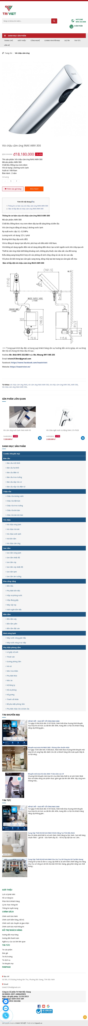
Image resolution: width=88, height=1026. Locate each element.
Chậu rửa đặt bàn (13, 501)
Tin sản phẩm (7, 950)
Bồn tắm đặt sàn (13, 628)
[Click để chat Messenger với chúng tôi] (6, 1001)
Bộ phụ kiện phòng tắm (16, 704)
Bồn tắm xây (12, 619)
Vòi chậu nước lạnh (14, 534)
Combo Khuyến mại (52, 40)
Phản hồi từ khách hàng (11, 901)
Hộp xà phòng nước (14, 595)
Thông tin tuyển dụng (10, 908)
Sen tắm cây (11, 562)
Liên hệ (7, 45)
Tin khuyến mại (11, 714)
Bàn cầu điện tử (13, 472)
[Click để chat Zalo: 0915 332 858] (6, 1008)
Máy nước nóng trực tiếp (16, 642)
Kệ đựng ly (11, 685)
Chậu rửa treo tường (15, 505)
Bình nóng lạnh (9, 633)
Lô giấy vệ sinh (12, 652)
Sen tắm (6, 548)
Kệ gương (10, 694)
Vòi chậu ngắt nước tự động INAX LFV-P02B (62, 430)
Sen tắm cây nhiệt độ (15, 567)
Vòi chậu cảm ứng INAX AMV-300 (14, 387)
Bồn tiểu (10, 586)
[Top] (85, 1017)
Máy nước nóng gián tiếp (16, 638)
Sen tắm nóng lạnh (14, 553)
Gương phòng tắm (14, 661)
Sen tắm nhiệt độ (13, 557)
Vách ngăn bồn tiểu (14, 609)
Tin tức (77, 40)
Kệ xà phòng (11, 690)
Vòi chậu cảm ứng (22, 53)
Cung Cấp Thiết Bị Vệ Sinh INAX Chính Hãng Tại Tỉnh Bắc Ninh (51, 833)
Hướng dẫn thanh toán (10, 938)
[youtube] (43, 1006)
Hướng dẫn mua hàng (10, 935)
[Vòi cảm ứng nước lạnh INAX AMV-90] (22, 417)
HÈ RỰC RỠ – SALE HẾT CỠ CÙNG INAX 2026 (43, 721)
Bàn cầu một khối (13, 463)
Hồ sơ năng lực (7, 898)
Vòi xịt (9, 666)
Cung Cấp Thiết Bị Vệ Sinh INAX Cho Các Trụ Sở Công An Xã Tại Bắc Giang (55, 859)
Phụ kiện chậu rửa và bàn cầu (18, 709)
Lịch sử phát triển (8, 894)
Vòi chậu (7, 520)
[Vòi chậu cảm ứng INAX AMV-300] (44, 99)
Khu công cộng (9, 581)
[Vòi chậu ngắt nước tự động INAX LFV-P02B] (65, 417)
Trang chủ (8, 40)
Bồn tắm (7, 614)
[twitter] (48, 1006)
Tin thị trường (7, 956)
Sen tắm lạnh (12, 572)
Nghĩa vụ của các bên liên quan (13, 941)
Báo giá (5, 953)
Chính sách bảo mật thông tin (13, 926)
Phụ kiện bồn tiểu (13, 590)
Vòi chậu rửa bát (13, 529)
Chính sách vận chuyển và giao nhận (15, 923)
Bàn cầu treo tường (14, 477)
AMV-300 (74, 385)
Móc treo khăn (12, 671)
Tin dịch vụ (6, 960)
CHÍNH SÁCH (8, 911)
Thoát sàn (11, 657)
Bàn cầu (6, 458)
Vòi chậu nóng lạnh (14, 524)
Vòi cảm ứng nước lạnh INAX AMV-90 (17, 430)
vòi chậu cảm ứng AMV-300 (60, 385)
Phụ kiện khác (12, 675)
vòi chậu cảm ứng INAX (18, 385)
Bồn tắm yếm (12, 623)
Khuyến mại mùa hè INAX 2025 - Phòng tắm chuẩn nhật (48, 747)
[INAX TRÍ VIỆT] (9, 10)
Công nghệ (35, 40)
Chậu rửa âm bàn (13, 510)
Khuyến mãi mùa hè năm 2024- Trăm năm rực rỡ (46, 774)
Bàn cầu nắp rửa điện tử (16, 486)
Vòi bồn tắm (11, 538)
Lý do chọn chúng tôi (10, 905)
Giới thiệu (22, 40)
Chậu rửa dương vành (15, 496)
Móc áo (9, 680)
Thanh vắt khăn (13, 699)
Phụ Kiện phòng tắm (12, 647)
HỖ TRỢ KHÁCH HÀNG (12, 930)
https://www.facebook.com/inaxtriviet (29, 362)
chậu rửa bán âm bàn (15, 515)
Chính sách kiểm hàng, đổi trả (13, 920)
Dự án (67, 40)
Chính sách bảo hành (10, 916)
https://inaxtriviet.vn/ (20, 366)
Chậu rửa (7, 491)
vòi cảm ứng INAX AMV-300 (38, 385)
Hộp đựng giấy (12, 600)
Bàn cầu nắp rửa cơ (14, 482)
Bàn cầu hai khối (13, 468)
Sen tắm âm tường (14, 576)
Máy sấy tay (11, 605)
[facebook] (39, 1006)
